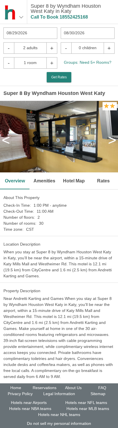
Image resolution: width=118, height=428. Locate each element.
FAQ (102, 387)
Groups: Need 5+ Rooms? (87, 62)
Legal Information (59, 393)
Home (15, 387)
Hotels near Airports (29, 402)
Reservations (44, 387)
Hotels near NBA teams (30, 408)
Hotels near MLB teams (87, 408)
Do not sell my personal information (59, 423)
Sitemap (98, 393)
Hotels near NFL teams (86, 402)
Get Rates (59, 77)
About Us (73, 387)
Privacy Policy (20, 393)
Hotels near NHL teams (59, 414)
